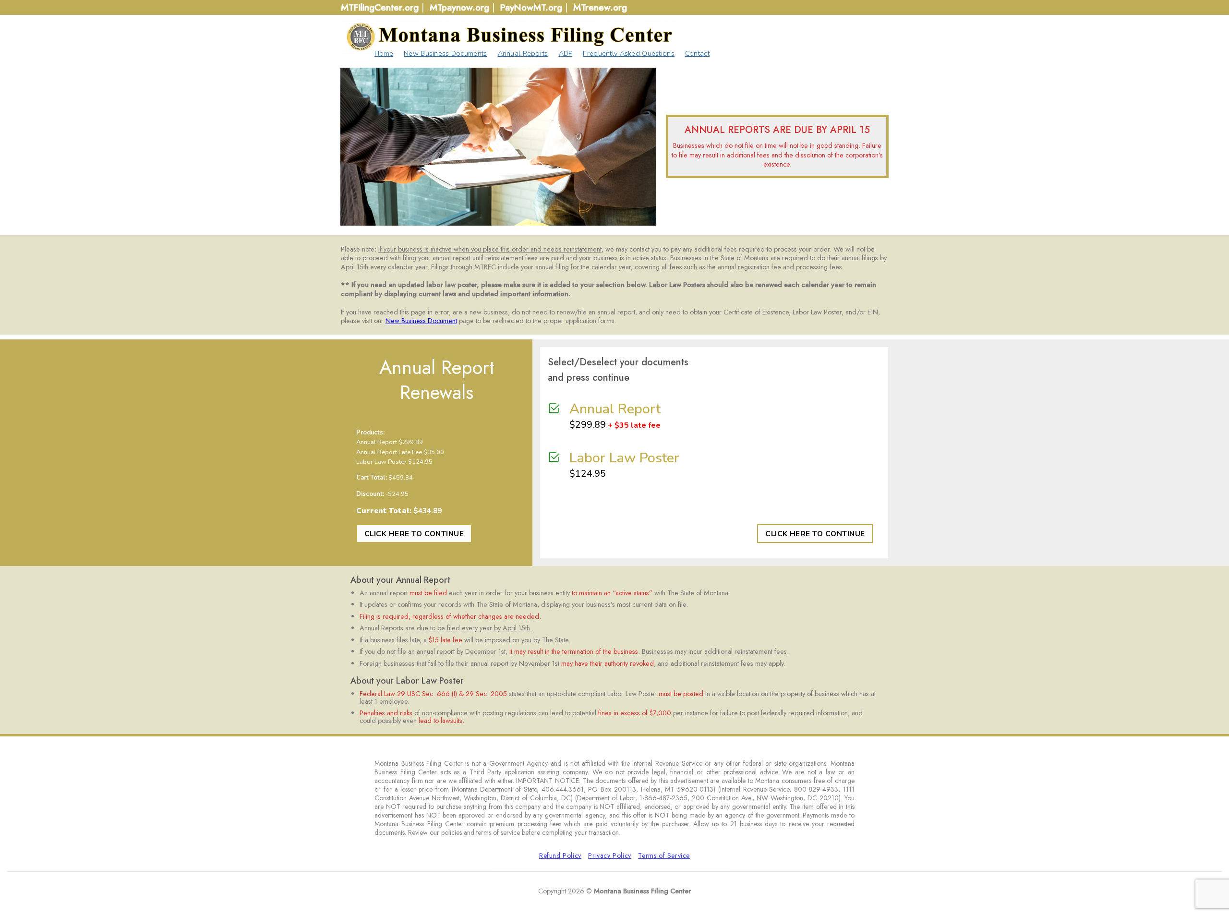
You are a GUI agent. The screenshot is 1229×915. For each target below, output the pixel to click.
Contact (697, 53)
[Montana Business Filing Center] (509, 36)
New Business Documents (445, 53)
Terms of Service (664, 855)
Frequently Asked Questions (629, 53)
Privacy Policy (609, 855)
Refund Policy (560, 855)
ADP (566, 53)
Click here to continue (414, 534)
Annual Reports (523, 53)
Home (383, 53)
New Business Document (421, 320)
